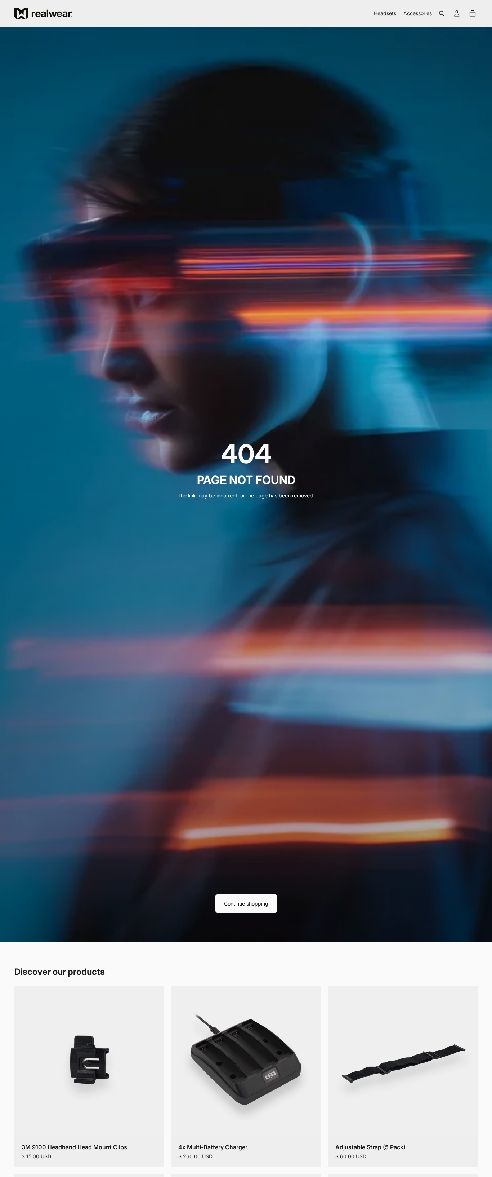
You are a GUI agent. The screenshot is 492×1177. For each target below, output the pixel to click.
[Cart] (472, 13)
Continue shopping (246, 904)
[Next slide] (310, 1060)
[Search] (441, 13)
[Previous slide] (182, 1060)
